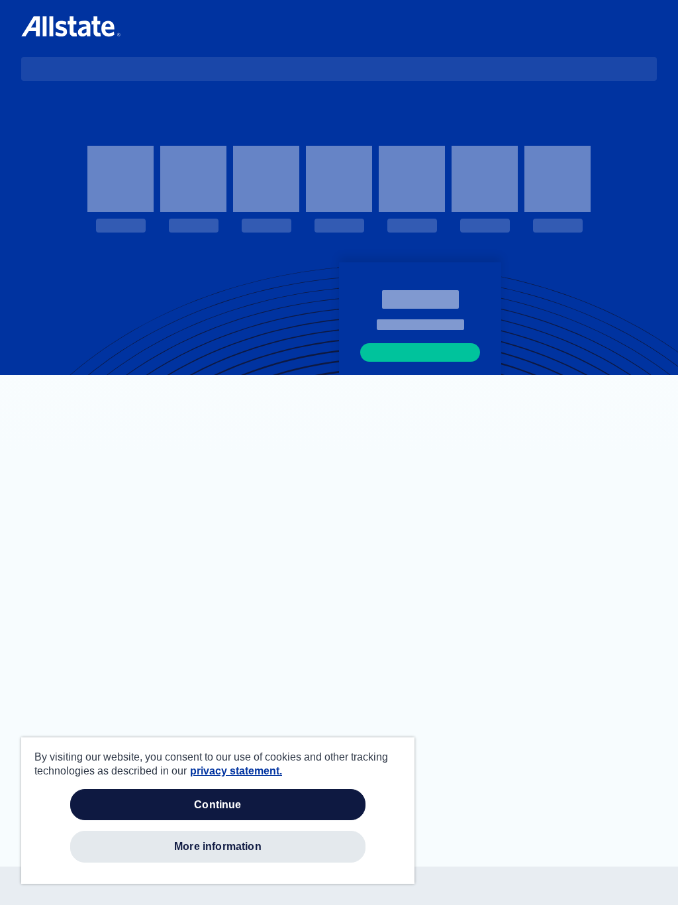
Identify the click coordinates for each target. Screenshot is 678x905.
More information (218, 846)
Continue (217, 804)
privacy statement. (236, 770)
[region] (217, 810)
